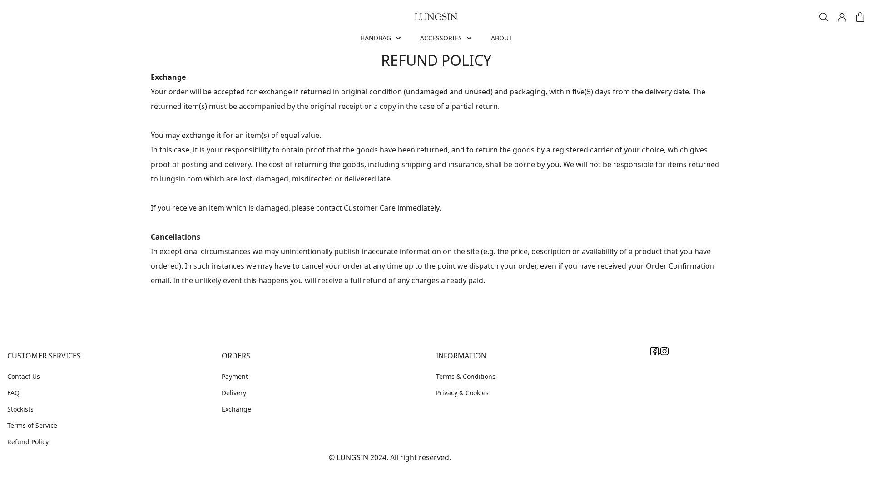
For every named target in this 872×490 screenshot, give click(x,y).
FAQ (13, 392)
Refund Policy (28, 441)
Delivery (234, 392)
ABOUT (501, 38)
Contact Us (23, 376)
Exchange (236, 409)
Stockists (20, 409)
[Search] (824, 17)
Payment (235, 376)
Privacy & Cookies (462, 392)
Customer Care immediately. (392, 208)
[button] (842, 17)
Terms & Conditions (465, 376)
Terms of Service (32, 425)
